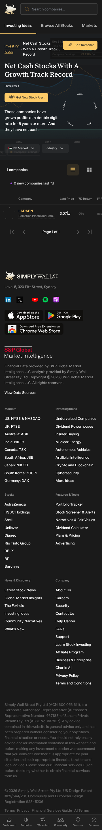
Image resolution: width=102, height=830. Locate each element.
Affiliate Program (70, 652)
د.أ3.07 (65, 213)
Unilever (11, 528)
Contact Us (65, 613)
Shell (8, 520)
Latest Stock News (20, 590)
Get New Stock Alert (30, 97)
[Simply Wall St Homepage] (10, 9)
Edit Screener (84, 45)
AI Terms (81, 810)
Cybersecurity (67, 473)
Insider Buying (67, 434)
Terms (10, 810)
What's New (14, 629)
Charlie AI (63, 668)
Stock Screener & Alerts (75, 512)
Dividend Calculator (72, 528)
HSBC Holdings (17, 512)
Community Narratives (23, 621)
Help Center (65, 621)
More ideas (65, 480)
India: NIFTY (14, 442)
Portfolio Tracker (69, 504)
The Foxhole (14, 605)
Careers (62, 598)
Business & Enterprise (74, 660)
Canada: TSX (15, 449)
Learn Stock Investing (73, 644)
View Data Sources (20, 392)
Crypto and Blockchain (74, 465)
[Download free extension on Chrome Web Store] (34, 329)
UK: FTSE (12, 426)
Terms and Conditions (73, 683)
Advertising (65, 543)
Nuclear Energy (68, 442)
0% (81, 213)
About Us (63, 590)
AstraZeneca (15, 504)
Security (62, 605)
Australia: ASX (16, 434)
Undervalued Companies (76, 418)
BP (7, 559)
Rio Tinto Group (18, 543)
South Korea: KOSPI (21, 473)
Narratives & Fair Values (75, 520)
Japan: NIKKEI (16, 465)
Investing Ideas (18, 25)
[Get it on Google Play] (64, 315)
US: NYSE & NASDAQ (23, 418)
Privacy (23, 810)
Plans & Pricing (68, 535)
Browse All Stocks (57, 25)
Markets (89, 25)
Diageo (10, 535)
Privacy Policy (67, 675)
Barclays (12, 566)
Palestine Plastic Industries (36, 216)
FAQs (60, 629)
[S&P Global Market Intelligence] (29, 352)
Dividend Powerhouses (74, 426)
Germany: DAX (17, 480)
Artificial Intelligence (72, 457)
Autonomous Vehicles (73, 449)
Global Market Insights (23, 598)
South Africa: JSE (19, 457)
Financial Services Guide (52, 810)
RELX (9, 551)
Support (62, 636)
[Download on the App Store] (24, 315)
